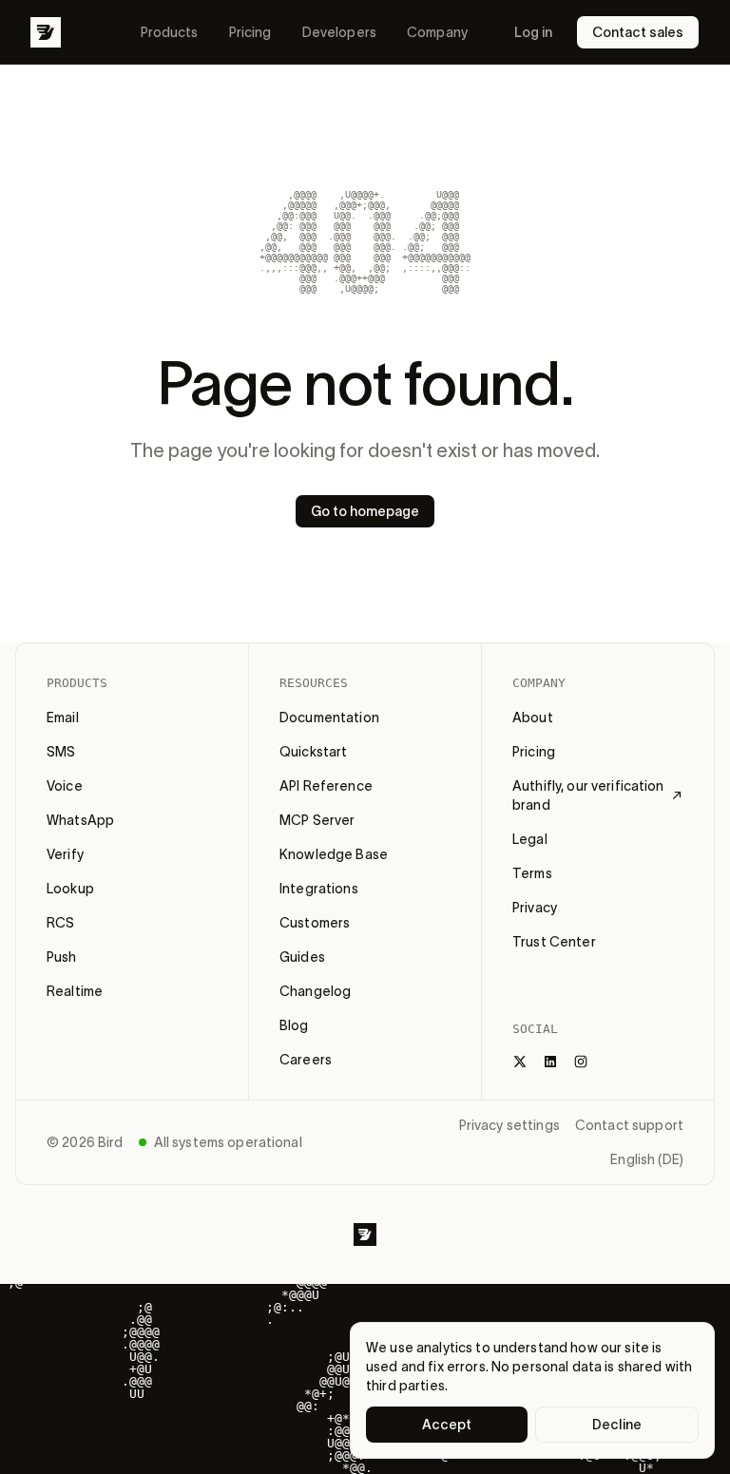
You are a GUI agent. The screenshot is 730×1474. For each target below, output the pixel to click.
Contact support (629, 1125)
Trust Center (554, 941)
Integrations (318, 888)
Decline (617, 1424)
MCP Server (317, 820)
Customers (314, 922)
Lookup (70, 888)
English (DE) (646, 1159)
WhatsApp (80, 820)
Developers (339, 32)
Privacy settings (509, 1125)
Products (170, 32)
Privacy (534, 907)
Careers (305, 1059)
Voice (65, 786)
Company (437, 32)
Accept (447, 1424)
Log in (533, 32)
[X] (520, 1061)
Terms (532, 873)
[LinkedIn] (550, 1061)
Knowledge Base (333, 854)
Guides (302, 957)
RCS (60, 922)
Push (62, 957)
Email (63, 717)
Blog (294, 1025)
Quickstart (313, 751)
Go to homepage (365, 511)
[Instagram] (580, 1061)
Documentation (329, 717)
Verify (65, 854)
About (532, 717)
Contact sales (637, 32)
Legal (530, 839)
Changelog (315, 991)
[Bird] (45, 32)
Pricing (250, 32)
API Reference (326, 786)
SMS (61, 751)
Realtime (75, 991)
